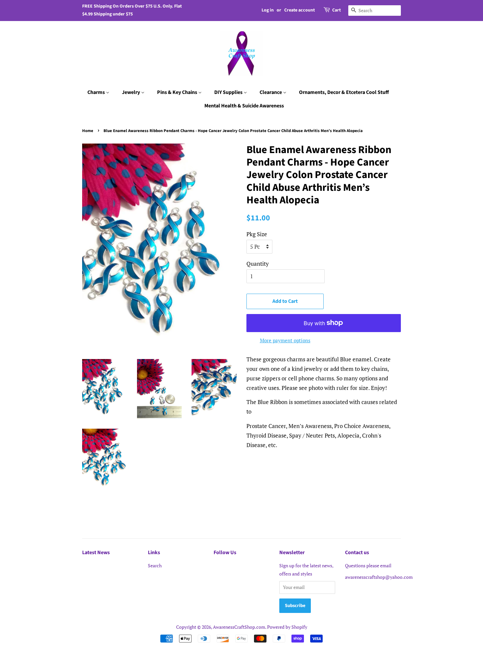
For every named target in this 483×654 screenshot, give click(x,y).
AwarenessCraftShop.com (239, 627)
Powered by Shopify (287, 627)
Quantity (257, 263)
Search (155, 565)
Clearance (271, 92)
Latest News (96, 552)
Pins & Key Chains (177, 92)
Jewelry (131, 92)
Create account (299, 10)
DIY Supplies (228, 92)
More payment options (285, 340)
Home (87, 131)
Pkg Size (256, 234)
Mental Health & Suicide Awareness (244, 105)
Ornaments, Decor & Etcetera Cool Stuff (344, 92)
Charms (96, 92)
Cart (336, 10)
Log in (268, 10)
